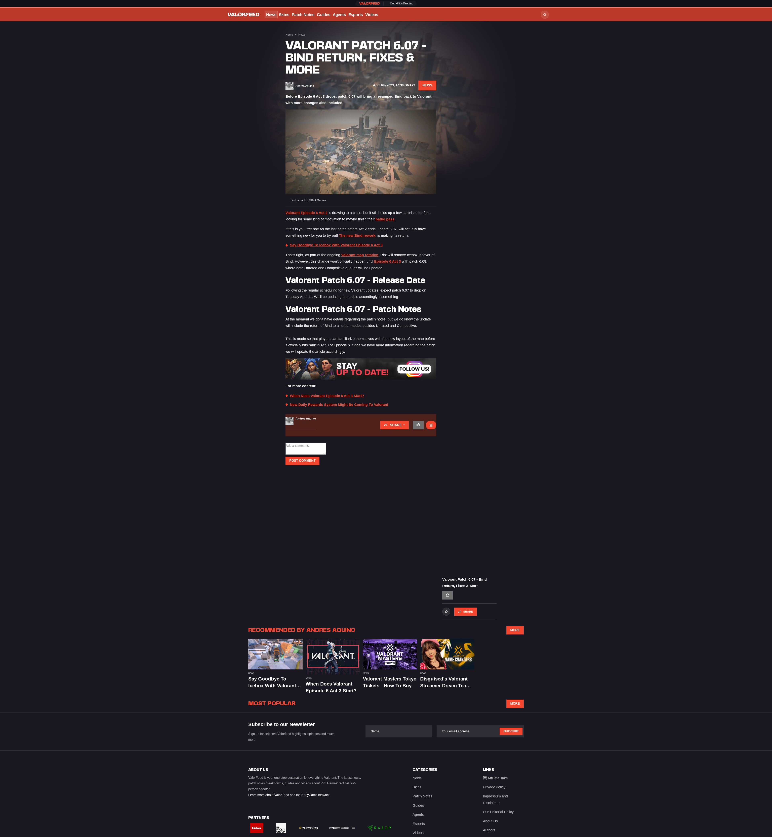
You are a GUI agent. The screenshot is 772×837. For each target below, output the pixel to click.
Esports (355, 14)
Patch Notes (303, 14)
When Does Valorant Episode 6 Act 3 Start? (327, 396)
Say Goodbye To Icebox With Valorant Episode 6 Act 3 (336, 245)
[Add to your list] (446, 612)
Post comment (302, 460)
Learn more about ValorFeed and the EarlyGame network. (289, 795)
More (515, 630)
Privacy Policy (494, 787)
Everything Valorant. (401, 3)
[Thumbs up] (418, 425)
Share (395, 425)
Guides (323, 14)
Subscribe (511, 731)
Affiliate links (497, 778)
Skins (284, 14)
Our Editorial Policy (498, 812)
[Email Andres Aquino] (431, 425)
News (271, 14)
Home (289, 34)
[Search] (545, 15)
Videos (371, 14)
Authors (489, 830)
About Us (490, 821)
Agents (339, 14)
